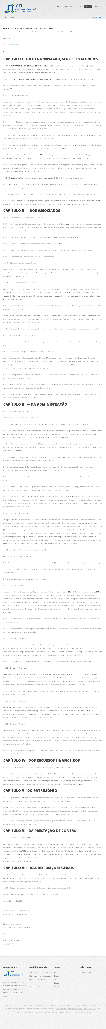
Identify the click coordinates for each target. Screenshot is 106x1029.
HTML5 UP (87, 1012)
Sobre (88, 7)
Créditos (24, 1012)
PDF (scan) (9, 51)
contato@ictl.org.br (86, 973)
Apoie (79, 7)
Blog (59, 7)
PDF (7, 48)
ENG (100, 17)
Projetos (68, 7)
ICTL (8, 17)
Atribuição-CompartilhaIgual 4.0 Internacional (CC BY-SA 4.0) (76, 1009)
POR (96, 17)
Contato (98, 7)
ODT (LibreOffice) (11, 45)
